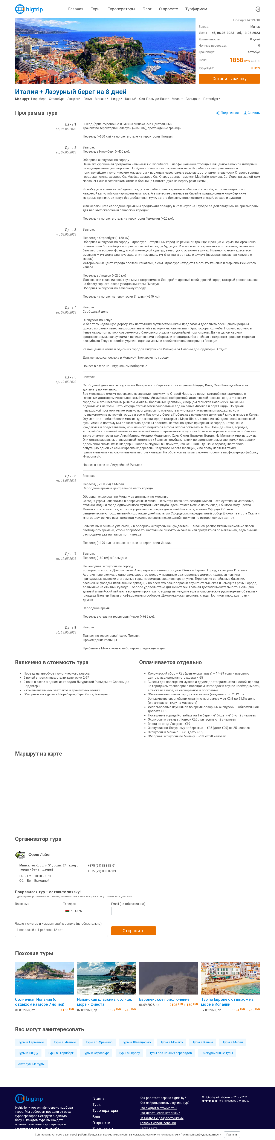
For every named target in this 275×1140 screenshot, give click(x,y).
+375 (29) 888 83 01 (102, 866)
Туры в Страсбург (96, 1053)
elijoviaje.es (223, 1097)
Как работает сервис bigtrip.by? (163, 1098)
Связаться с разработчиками (161, 1118)
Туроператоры (121, 8)
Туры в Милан (233, 1042)
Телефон (69, 904)
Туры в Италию (65, 1042)
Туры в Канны (202, 1042)
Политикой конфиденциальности (201, 1134)
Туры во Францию (99, 1042)
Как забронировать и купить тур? (164, 1103)
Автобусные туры (31, 1064)
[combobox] (68, 911)
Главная (75, 8)
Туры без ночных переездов (171, 1053)
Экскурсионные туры (217, 1053)
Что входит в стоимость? (158, 1108)
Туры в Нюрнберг (60, 1053)
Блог (147, 8)
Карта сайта (148, 1128)
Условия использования (158, 1123)
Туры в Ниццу (28, 1053)
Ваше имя (22, 904)
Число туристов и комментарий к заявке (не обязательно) (58, 924)
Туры (95, 8)
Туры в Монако (171, 1042)
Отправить (134, 930)
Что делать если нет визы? (160, 1113)
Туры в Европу (129, 1053)
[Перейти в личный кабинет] (257, 9)
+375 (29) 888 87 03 (102, 871)
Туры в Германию (31, 1042)
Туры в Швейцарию (136, 1042)
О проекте (168, 8)
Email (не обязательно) (128, 904)
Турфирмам (196, 8)
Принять (232, 1134)
